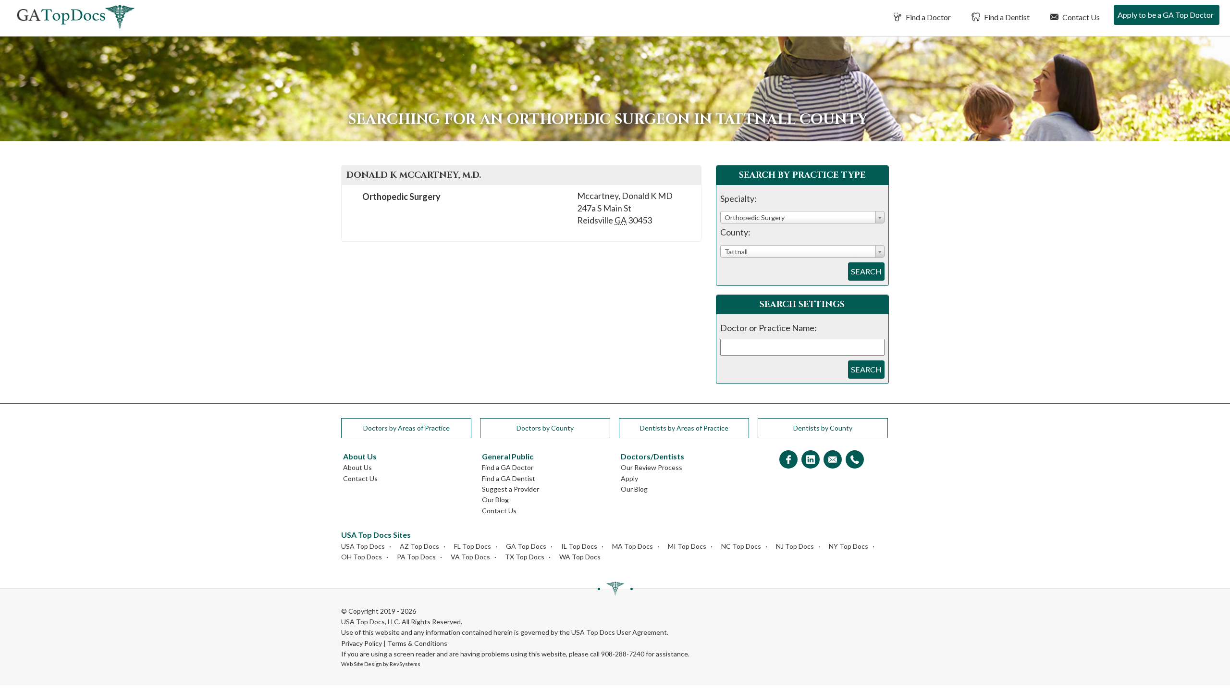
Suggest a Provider (510, 489)
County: (735, 232)
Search (866, 271)
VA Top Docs (470, 557)
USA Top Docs (363, 546)
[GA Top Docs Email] (833, 460)
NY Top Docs (848, 546)
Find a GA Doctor (507, 467)
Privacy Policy (361, 643)
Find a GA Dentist (508, 478)
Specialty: (738, 198)
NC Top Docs (741, 546)
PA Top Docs (416, 557)
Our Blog (495, 499)
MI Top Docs (687, 546)
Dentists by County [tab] (822, 428)
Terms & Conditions (417, 643)
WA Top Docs (580, 557)
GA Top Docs (526, 546)
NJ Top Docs (795, 546)
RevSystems (405, 664)
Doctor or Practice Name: (768, 327)
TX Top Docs (524, 557)
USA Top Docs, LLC (370, 622)
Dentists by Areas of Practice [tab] (684, 428)
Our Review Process (651, 467)
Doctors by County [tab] (545, 428)
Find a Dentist (1006, 17)
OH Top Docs (361, 557)
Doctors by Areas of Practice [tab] (406, 428)
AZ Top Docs (419, 546)
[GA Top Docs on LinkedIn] (810, 460)
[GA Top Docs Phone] (855, 460)
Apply (629, 478)
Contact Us (1080, 17)
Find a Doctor (927, 17)
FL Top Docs (472, 546)
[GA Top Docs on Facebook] (788, 460)
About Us (357, 467)
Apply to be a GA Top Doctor (1166, 14)
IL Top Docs (579, 546)
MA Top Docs (632, 546)
